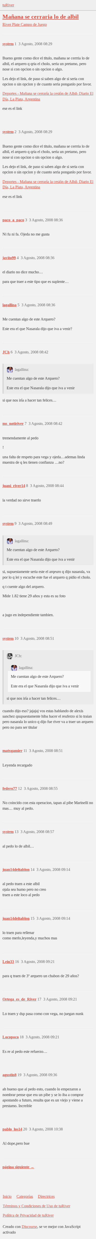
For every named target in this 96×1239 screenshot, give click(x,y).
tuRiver (8, 5)
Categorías (24, 1196)
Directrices (46, 1196)
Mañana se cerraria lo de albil (40, 16)
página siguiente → (18, 1167)
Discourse (29, 1227)
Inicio (7, 1196)
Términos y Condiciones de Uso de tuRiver (36, 1206)
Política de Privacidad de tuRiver (28, 1215)
